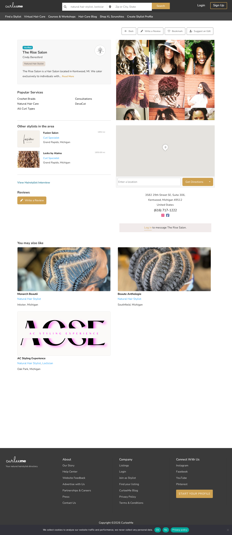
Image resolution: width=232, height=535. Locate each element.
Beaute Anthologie (129, 294)
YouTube (181, 478)
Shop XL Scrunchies (112, 17)
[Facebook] (168, 215)
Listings (124, 465)
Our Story (68, 465)
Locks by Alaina (52, 153)
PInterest (182, 484)
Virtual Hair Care (34, 17)
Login (201, 5)
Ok (157, 529)
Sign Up (218, 5)
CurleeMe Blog (128, 490)
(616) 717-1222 (165, 210)
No (165, 529)
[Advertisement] (116, 404)
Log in (148, 227)
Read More (67, 76)
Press (66, 497)
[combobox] (84, 7)
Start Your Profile (194, 494)
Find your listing (129, 484)
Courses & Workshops (62, 17)
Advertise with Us (74, 484)
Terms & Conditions (131, 503)
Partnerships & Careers (77, 490)
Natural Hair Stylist (34, 63)
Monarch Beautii (27, 294)
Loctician (47, 363)
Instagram (182, 465)
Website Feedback (74, 478)
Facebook (182, 472)
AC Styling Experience (31, 358)
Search (161, 6)
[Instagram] (163, 215)
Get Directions (194, 182)
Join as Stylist (127, 478)
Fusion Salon (51, 133)
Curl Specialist (51, 137)
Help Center (70, 472)
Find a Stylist (13, 17)
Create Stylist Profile (140, 17)
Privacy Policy (127, 497)
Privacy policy (179, 529)
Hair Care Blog (87, 17)
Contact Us (69, 503)
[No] (227, 530)
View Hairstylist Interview (33, 182)
